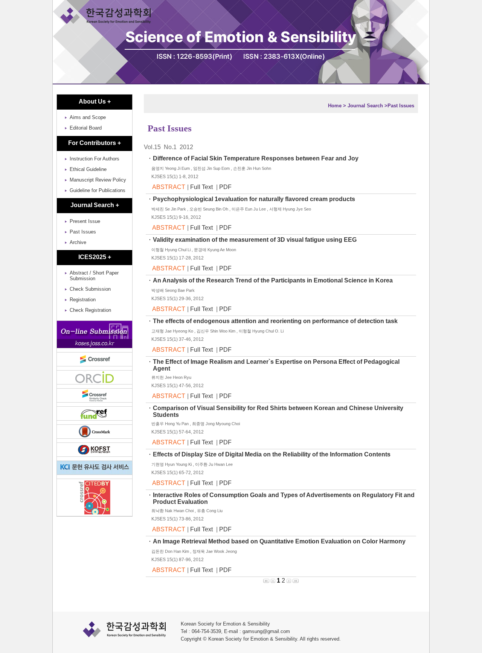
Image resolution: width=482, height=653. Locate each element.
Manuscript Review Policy (98, 180)
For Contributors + (94, 143)
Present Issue (85, 221)
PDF (225, 187)
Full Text (202, 187)
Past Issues (83, 232)
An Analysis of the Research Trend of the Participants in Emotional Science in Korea (273, 280)
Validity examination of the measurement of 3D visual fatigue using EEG (255, 239)
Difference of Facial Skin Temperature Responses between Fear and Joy (256, 158)
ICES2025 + (94, 257)
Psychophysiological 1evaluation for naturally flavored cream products (255, 199)
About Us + (95, 101)
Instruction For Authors (94, 159)
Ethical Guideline (88, 169)
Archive (78, 242)
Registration (83, 299)
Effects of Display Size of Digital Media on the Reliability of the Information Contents (272, 454)
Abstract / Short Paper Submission (94, 275)
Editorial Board (86, 128)
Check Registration (90, 310)
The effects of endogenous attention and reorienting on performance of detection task (276, 321)
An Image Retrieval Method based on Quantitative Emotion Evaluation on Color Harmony (280, 541)
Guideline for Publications (97, 190)
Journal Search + (94, 205)
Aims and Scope (88, 117)
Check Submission (90, 289)
